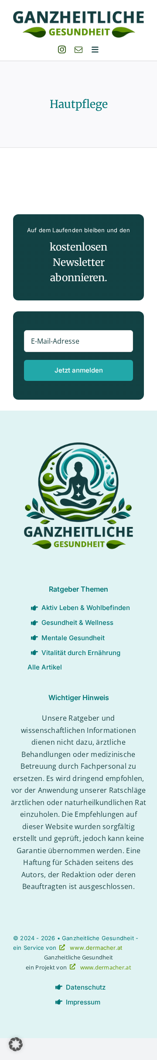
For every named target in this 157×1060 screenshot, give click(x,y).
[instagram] (62, 49)
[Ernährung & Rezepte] (78, 446)
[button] (15, 1044)
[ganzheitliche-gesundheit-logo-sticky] (78, 15)
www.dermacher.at (96, 947)
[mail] (78, 49)
